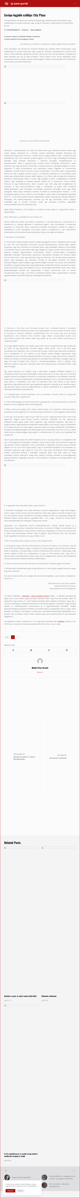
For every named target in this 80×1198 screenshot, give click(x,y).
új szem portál (19, 3)
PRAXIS (32, 30)
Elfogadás (10, 1191)
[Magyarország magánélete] (7, 1177)
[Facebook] (13, 650)
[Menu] (75, 3)
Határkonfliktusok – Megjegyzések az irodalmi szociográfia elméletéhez (62, 1177)
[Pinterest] (49, 650)
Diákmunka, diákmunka (48, 996)
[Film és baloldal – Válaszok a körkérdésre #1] (44, 1185)
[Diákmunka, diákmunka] (58, 920)
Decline (20, 1191)
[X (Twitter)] (31, 650)
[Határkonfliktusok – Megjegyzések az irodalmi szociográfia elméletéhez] (44, 1177)
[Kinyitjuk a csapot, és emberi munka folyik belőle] (21, 920)
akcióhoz (61, 621)
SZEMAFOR (38, 30)
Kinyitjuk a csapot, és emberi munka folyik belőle (20, 996)
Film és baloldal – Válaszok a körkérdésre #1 (59, 1185)
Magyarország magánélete (21, 1177)
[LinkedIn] (67, 650)
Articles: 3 (40, 672)
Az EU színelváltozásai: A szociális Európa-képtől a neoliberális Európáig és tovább (21, 1155)
